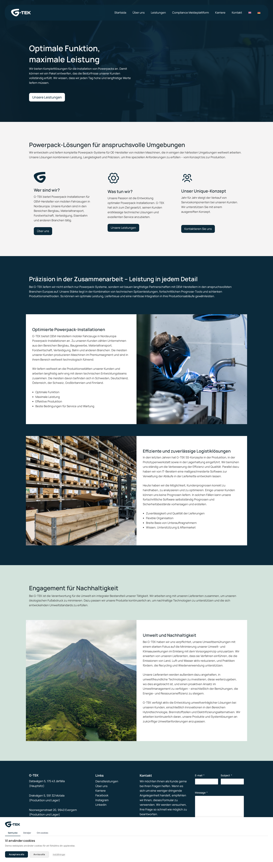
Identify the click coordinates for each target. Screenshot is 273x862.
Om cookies (42, 832)
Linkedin (100, 805)
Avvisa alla (39, 854)
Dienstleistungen (106, 781)
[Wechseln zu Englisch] (250, 13)
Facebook (101, 795)
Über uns (101, 786)
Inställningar (59, 854)
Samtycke (13, 832)
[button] (47, 97)
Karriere (100, 790)
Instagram (102, 800)
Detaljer (27, 832)
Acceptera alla (16, 854)
